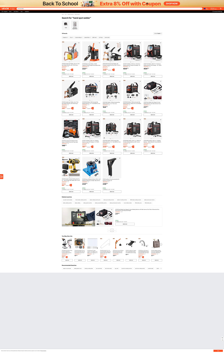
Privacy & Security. (43, 350)
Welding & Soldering (71, 14)
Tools (65, 14)
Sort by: (155, 33)
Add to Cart (71, 76)
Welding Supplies (77, 14)
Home (63, 14)
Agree (218, 350)
